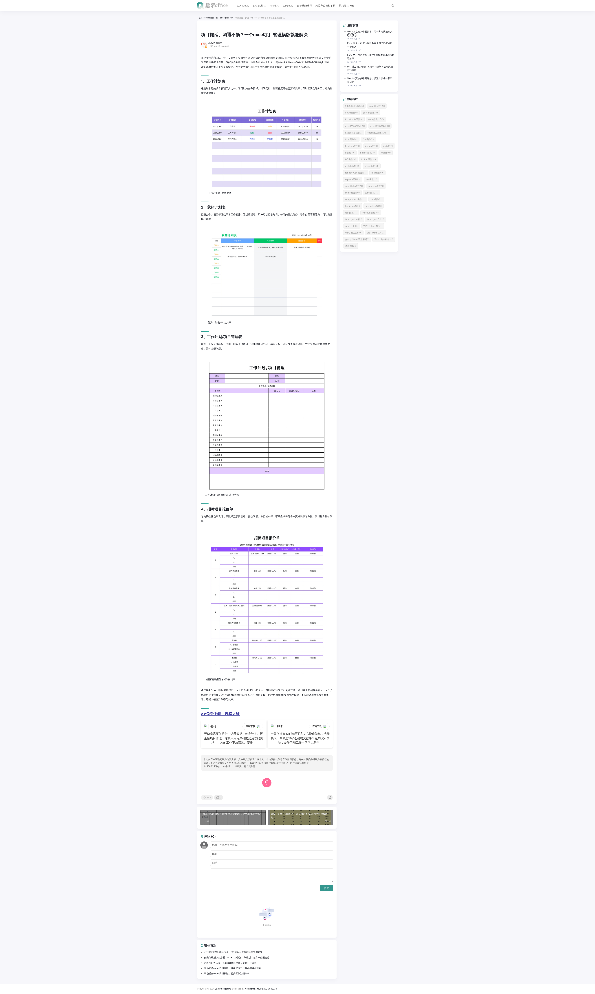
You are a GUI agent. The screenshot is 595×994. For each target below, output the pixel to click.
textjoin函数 (352, 206)
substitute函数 (354, 186)
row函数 (371, 179)
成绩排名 (350, 246)
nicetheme (250, 988)
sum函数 (376, 199)
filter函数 (351, 139)
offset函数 (372, 166)
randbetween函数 (355, 172)
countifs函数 (377, 106)
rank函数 (377, 172)
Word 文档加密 (353, 219)
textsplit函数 (374, 206)
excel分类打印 (376, 119)
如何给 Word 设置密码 (357, 239)
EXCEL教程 (259, 5)
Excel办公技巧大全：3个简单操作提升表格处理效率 (370, 56)
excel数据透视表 (380, 126)
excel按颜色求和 (355, 126)
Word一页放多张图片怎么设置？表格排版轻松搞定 (369, 80)
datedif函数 (370, 112)
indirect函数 (367, 152)
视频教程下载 (346, 5)
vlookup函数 (370, 212)
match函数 (352, 166)
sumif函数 (371, 192)
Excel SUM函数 (354, 119)
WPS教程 (288, 5)
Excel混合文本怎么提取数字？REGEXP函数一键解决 (369, 45)
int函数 (386, 152)
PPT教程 (274, 5)
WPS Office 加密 (372, 226)
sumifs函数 (352, 192)
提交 (326, 888)
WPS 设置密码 (353, 232)
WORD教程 (243, 5)
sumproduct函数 (355, 199)
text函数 (351, 212)
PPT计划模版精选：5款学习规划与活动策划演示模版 (370, 68)
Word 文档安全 (375, 219)
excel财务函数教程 (377, 132)
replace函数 (352, 179)
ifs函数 (388, 146)
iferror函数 (371, 146)
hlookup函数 (352, 146)
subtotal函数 (376, 186)
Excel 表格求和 (353, 132)
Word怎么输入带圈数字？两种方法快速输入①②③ (369, 33)
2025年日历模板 (354, 106)
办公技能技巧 (304, 5)
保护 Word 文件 (375, 232)
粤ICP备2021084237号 (266, 988)
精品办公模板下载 (325, 5)
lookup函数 (368, 159)
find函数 (368, 139)
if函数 (350, 152)
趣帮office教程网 (223, 988)
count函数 (351, 112)
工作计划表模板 (383, 239)
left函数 (350, 159)
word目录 (351, 226)
